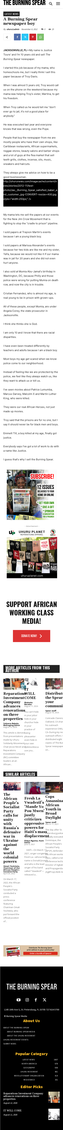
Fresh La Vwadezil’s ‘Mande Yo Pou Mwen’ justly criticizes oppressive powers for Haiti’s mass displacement (36, 817)
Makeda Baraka (28, 703)
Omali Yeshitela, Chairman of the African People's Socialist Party (11, 869)
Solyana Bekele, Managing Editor (11, 724)
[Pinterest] (32, 37)
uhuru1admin (13, 29)
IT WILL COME (30, 693)
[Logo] (24, 2)
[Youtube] (18, 1000)
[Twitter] (25, 37)
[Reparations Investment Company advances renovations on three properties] (14, 684)
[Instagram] (27, 1000)
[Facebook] (17, 37)
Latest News (11, 14)
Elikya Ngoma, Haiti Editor (34, 841)
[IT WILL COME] (31, 681)
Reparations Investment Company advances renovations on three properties (14, 706)
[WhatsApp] (40, 37)
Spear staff (50, 710)
